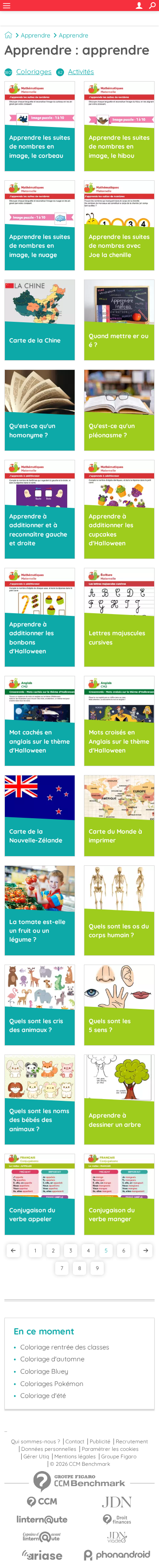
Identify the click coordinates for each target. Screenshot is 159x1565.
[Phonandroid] (117, 1555)
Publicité (100, 1441)
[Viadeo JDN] (117, 1537)
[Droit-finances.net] (117, 1519)
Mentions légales (75, 1456)
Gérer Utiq (36, 1456)
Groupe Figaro (118, 1456)
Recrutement (132, 1441)
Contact (74, 1441)
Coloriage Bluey (44, 1371)
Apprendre (35, 35)
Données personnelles (48, 1449)
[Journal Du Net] (117, 1502)
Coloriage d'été (43, 1395)
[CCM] (42, 1502)
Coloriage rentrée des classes (64, 1347)
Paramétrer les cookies (110, 1449)
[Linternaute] (42, 1520)
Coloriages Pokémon (51, 1383)
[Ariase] (42, 1555)
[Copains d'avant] (42, 1537)
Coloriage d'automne (52, 1359)
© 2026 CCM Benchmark (80, 1464)
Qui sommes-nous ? (35, 1441)
